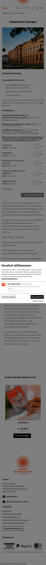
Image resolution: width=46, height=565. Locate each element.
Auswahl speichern (8, 297)
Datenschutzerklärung (9, 279)
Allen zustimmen (37, 297)
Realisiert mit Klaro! (38, 301)
